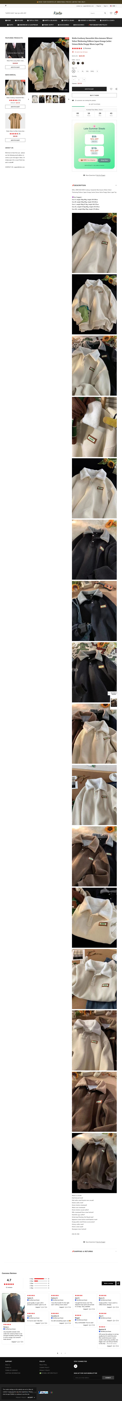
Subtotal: (74, 83)
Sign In (106, 6)
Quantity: (74, 76)
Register (99, 6)
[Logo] (58, 13)
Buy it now (94, 95)
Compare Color (63, 89)
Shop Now (104, 160)
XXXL (92, 71)
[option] (48, 64)
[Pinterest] (6, 6)
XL (82, 71)
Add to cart (15, 67)
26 (75, 100)
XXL (87, 71)
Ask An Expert (100, 175)
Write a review (108, 1283)
